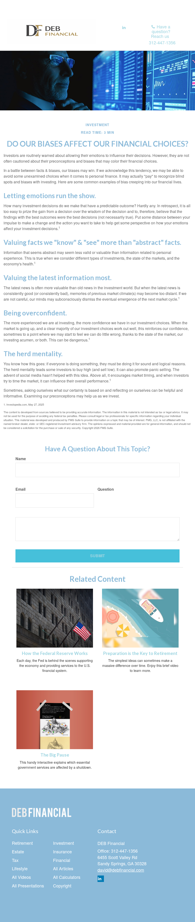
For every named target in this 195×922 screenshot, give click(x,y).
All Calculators (66, 877)
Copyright (62, 885)
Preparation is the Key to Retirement (140, 653)
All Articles (63, 868)
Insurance (62, 851)
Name (20, 458)
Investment (63, 843)
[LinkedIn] (124, 27)
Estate (18, 851)
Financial (61, 860)
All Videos (21, 877)
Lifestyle (20, 868)
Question (106, 489)
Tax (15, 860)
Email (20, 489)
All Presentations (28, 885)
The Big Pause (54, 754)
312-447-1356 (162, 42)
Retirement (22, 843)
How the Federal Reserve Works (55, 653)
